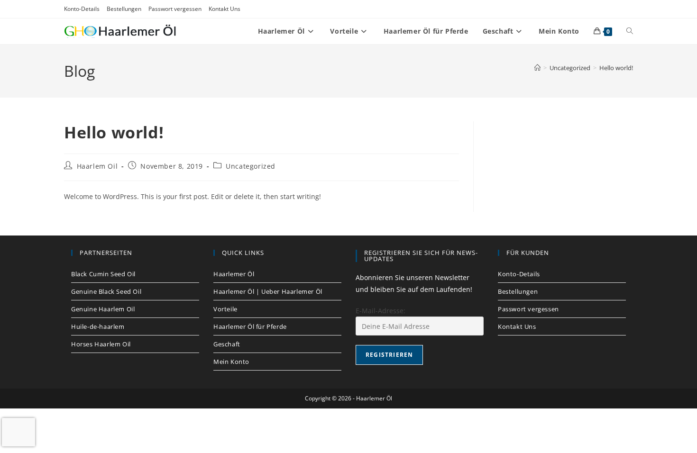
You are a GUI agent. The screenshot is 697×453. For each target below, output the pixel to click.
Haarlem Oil (97, 166)
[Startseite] (537, 67)
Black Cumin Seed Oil (103, 274)
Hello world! (616, 67)
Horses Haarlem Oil (101, 344)
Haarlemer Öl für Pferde (250, 326)
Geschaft (226, 344)
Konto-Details (82, 9)
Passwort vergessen (175, 9)
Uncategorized (250, 166)
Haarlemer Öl (233, 274)
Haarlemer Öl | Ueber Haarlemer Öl (267, 291)
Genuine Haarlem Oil (103, 309)
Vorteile (225, 309)
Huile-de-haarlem (98, 326)
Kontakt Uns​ (224, 9)
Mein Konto (231, 361)
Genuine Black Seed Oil (106, 291)
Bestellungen (124, 9)
